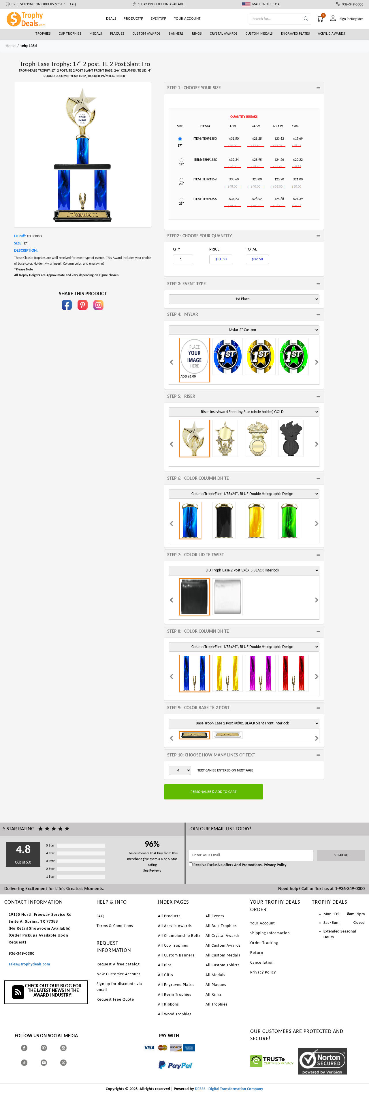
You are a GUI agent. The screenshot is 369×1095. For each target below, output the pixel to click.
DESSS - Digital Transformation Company (229, 1089)
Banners (176, 33)
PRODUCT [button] (132, 18)
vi (145, 1054)
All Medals (215, 975)
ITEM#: (20, 236)
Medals (95, 33)
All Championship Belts (179, 936)
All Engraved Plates (176, 985)
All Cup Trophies (173, 945)
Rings (197, 33)
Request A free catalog (118, 964)
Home (11, 46)
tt (29, 1062)
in (98, 313)
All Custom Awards (223, 945)
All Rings (214, 995)
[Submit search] (306, 19)
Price (214, 249)
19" (181, 164)
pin (82, 313)
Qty (176, 249)
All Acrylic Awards (175, 926)
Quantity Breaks (244, 117)
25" (181, 203)
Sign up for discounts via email (119, 987)
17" (180, 145)
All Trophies (216, 1004)
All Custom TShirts (223, 965)
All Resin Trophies (174, 995)
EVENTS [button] (157, 18)
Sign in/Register (351, 19)
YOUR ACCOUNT (187, 18)
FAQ (73, 4)
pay (158, 1073)
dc (172, 1054)
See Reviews (152, 870)
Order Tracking (264, 943)
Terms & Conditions (115, 926)
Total (251, 249)
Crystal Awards (224, 33)
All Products (169, 916)
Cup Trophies (70, 33)
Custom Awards (147, 33)
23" (181, 184)
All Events (215, 916)
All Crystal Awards (223, 936)
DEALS (111, 18)
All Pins (165, 965)
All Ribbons (168, 1004)
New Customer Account (118, 974)
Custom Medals (259, 33)
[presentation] (171, 363)
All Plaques (216, 985)
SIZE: (18, 243)
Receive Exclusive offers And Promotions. (228, 865)
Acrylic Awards (331, 33)
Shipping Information (270, 933)
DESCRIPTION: (26, 250)
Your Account (262, 923)
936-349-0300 (351, 4)
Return (256, 953)
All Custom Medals (223, 955)
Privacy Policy (275, 865)
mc (159, 1054)
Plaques (117, 33)
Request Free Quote (115, 999)
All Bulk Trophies (221, 926)
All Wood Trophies (174, 1014)
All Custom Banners (176, 955)
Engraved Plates (295, 33)
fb (67, 313)
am (186, 1054)
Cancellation (262, 963)
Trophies (43, 33)
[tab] (244, 88)
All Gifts (165, 975)
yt (49, 1062)
